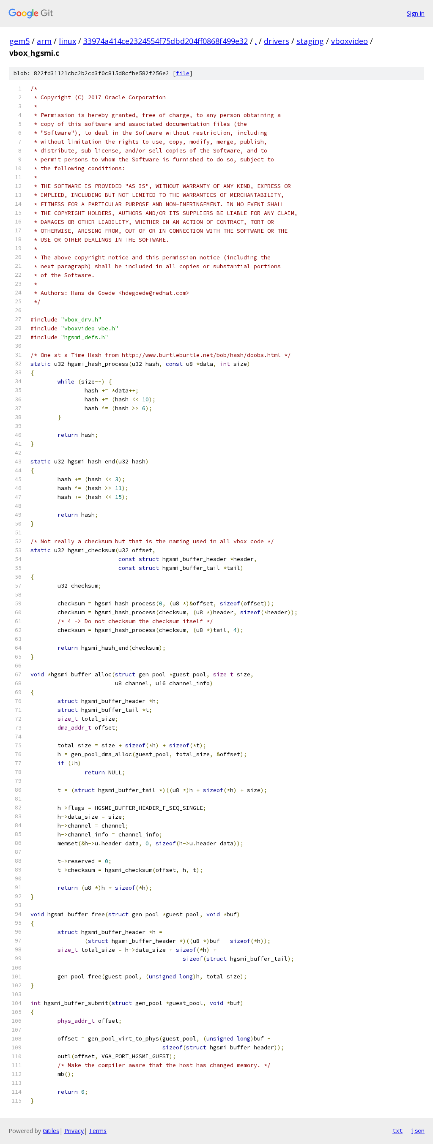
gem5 (19, 41)
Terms (98, 1131)
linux (67, 41)
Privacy (74, 1131)
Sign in (416, 13)
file (182, 73)
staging (310, 41)
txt (397, 1130)
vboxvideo (349, 41)
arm (44, 41)
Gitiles (51, 1131)
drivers (276, 41)
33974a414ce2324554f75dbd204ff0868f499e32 (165, 41)
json (418, 1130)
